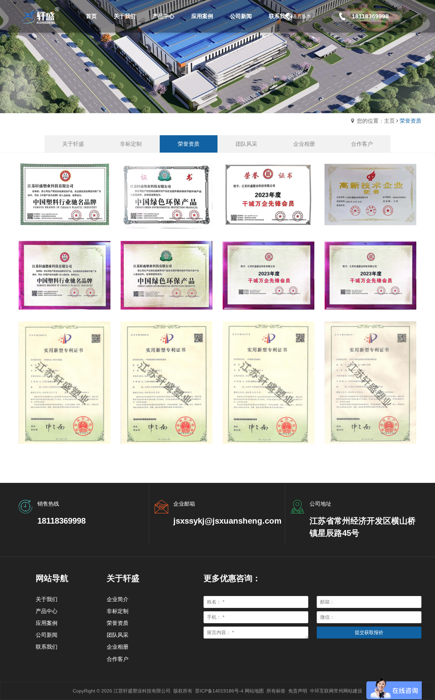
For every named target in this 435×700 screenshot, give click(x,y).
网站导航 (52, 578)
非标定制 (117, 611)
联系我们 (46, 647)
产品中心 (46, 611)
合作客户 (117, 659)
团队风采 (117, 635)
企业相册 (117, 647)
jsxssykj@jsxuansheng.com (227, 520)
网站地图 (254, 691)
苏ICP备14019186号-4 (219, 691)
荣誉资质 (117, 623)
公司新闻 (46, 635)
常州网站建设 (348, 691)
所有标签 (275, 691)
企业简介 (117, 599)
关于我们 (46, 599)
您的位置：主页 (376, 121)
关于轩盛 (123, 578)
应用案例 (46, 623)
